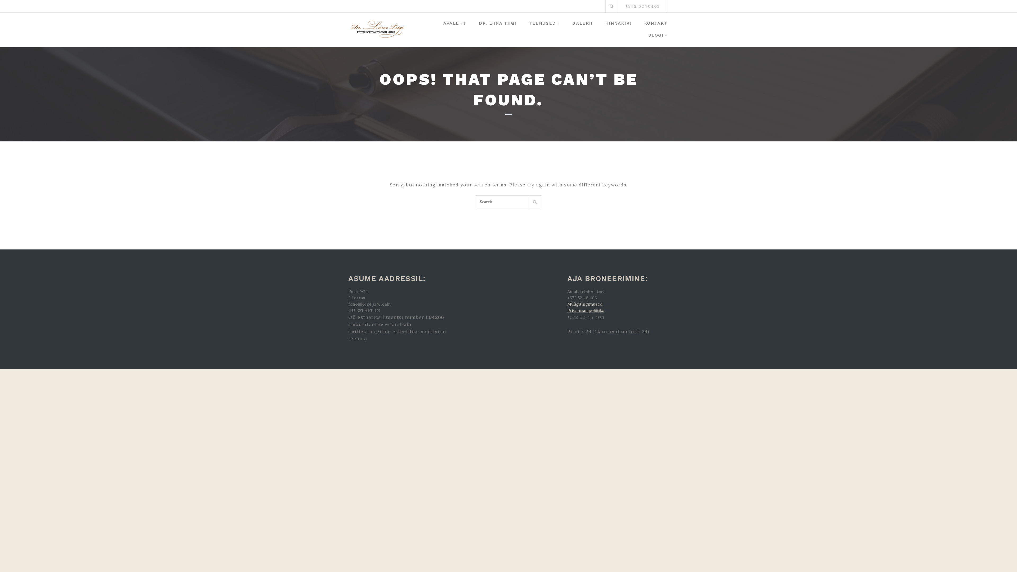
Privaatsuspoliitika (585, 310)
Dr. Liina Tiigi (497, 23)
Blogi (655, 35)
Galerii (582, 23)
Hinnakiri (618, 23)
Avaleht (454, 23)
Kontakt (655, 23)
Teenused (542, 23)
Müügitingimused (585, 304)
